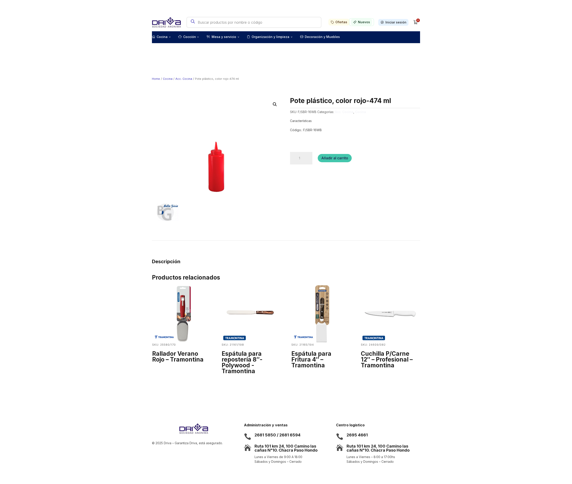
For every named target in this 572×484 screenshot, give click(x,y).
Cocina (167, 78)
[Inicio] (166, 22)
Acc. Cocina (183, 78)
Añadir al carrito (334, 158)
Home (156, 78)
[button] (275, 104)
